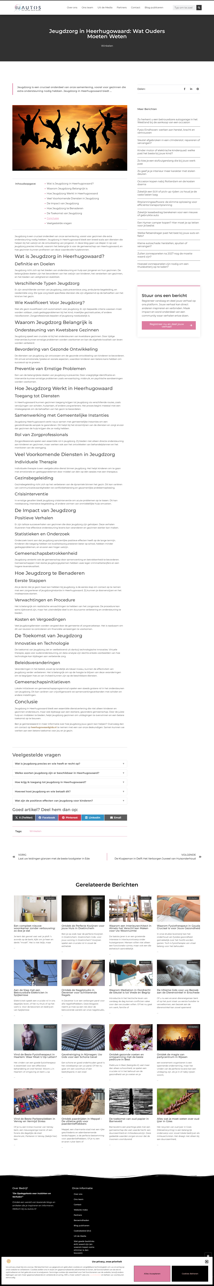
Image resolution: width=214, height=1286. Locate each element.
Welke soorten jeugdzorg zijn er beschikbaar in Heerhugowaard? (70, 773)
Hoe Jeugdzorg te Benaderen (65, 208)
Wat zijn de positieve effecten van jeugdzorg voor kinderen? (70, 800)
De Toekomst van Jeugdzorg (64, 213)
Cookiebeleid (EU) (82, 1231)
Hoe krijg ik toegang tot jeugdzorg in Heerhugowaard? (70, 782)
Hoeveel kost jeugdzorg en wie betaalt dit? (70, 791)
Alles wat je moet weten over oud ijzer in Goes (178, 1120)
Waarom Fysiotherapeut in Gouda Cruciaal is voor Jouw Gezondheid (178, 927)
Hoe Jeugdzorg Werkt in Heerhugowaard (72, 193)
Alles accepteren (152, 1273)
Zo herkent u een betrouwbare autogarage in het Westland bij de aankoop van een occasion (167, 121)
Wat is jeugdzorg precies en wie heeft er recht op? (70, 763)
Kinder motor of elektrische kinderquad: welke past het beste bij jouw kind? (166, 152)
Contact (135, 7)
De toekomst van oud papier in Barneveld (129, 1120)
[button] (206, 1261)
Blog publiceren (154, 7)
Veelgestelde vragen (59, 223)
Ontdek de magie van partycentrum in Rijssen (172, 1055)
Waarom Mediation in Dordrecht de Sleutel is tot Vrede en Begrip (130, 991)
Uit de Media (105, 7)
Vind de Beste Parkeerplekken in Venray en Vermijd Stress (34, 1120)
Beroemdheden (81, 1220)
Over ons (72, 7)
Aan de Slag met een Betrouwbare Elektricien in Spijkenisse (31, 992)
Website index (81, 1210)
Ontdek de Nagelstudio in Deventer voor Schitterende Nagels (79, 992)
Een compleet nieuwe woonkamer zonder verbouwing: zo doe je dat (34, 928)
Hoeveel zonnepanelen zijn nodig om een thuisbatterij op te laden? (163, 265)
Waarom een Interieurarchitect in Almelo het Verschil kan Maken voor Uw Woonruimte (130, 928)
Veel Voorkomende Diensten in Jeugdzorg (73, 198)
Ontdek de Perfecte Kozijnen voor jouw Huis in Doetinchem (83, 927)
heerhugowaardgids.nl (44, 727)
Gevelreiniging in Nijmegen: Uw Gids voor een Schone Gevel (82, 1055)
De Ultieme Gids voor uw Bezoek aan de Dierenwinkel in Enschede (178, 991)
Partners (122, 7)
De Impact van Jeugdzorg (63, 203)
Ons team (87, 7)
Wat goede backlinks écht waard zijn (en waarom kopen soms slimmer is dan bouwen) (84, 1247)
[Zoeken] (199, 7)
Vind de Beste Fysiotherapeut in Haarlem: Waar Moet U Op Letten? (35, 1055)
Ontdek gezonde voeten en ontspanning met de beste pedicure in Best (126, 1057)
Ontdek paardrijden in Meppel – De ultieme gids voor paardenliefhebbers (82, 1121)
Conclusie (53, 218)
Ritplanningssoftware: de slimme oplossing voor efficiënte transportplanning (167, 203)
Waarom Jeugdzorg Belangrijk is (67, 188)
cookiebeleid (95, 1275)
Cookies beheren (190, 1273)
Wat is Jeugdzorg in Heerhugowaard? (70, 183)
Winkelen (107, 45)
